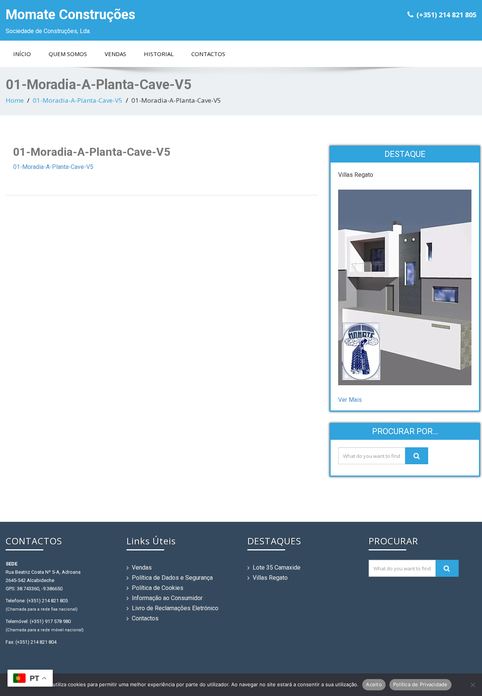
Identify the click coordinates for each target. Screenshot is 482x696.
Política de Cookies (157, 587)
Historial (159, 54)
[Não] (472, 684)
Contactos (208, 54)
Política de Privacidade (420, 684)
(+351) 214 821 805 (446, 14)
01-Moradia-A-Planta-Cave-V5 (77, 100)
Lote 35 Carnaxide (276, 567)
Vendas (115, 54)
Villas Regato (270, 577)
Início (22, 54)
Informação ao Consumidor (167, 598)
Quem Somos (68, 54)
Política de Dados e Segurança (172, 577)
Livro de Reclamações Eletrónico (175, 608)
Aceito (374, 684)
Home (15, 100)
